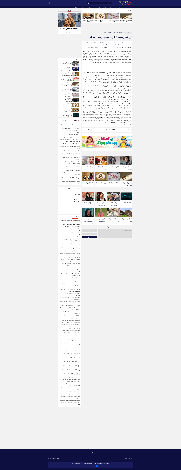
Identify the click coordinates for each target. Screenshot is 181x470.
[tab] (72, 32)
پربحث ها (62, 120)
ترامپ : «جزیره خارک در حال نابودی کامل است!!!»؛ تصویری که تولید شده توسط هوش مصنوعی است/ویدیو (66, 69)
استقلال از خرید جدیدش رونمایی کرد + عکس (71, 377)
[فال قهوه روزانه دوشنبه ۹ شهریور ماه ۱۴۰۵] (88, 16)
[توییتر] (83, 130)
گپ (131, 458)
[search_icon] (88, 3)
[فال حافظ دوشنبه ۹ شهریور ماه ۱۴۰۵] (101, 16)
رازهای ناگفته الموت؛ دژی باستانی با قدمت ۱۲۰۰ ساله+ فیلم (126, 219)
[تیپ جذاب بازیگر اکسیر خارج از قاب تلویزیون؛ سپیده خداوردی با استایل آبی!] (88, 212)
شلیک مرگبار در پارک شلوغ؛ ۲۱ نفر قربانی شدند (66, 100)
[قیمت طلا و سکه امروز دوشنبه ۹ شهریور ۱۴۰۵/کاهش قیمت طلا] (126, 16)
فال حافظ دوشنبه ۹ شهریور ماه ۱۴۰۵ (100, 21)
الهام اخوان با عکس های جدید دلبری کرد (88, 203)
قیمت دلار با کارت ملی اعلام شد (72, 170)
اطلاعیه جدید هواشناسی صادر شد (73, 381)
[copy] (129, 130)
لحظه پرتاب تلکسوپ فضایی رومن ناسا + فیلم (71, 394)
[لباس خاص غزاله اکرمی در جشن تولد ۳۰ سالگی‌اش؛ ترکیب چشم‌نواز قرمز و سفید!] (101, 212)
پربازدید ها (74, 120)
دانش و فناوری (95, 7)
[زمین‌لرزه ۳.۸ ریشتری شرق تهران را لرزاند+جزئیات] (113, 16)
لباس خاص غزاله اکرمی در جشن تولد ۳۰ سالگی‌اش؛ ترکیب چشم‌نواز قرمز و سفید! (101, 220)
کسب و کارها (76, 7)
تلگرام (126, 458)
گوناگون (130, 10)
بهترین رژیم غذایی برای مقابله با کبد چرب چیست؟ (70, 318)
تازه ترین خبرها (77, 201)
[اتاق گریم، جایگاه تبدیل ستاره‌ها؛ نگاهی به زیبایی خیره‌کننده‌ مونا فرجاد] (101, 196)
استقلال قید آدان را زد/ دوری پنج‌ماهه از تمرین (70, 263)
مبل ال (78, 204)
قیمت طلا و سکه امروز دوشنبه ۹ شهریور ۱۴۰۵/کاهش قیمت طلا (126, 21)
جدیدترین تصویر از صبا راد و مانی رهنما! (88, 167)
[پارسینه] (125, 3)
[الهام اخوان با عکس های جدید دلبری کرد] (88, 196)
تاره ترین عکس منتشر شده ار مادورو (72, 392)
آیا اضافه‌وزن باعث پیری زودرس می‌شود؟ (71, 315)
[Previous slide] (60, 20)
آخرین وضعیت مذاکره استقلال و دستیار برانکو (71, 379)
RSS (51, 3)
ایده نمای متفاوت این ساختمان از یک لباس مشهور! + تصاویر (64, 29)
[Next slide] (79, 20)
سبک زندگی (88, 7)
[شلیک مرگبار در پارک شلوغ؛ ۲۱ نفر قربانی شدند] (75, 100)
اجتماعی (109, 7)
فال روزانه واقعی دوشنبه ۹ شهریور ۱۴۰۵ (127, 203)
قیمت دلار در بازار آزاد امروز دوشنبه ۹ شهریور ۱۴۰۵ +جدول (66, 64)
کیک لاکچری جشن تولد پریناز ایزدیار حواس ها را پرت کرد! (101, 167)
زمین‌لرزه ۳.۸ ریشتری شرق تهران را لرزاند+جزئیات (113, 21)
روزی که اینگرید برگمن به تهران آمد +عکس (114, 167)
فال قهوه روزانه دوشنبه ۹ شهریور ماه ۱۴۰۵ (88, 21)
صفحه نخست (129, 7)
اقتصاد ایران (77, 192)
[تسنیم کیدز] (107, 142)
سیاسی (119, 7)
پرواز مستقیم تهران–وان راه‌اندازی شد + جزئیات (70, 237)
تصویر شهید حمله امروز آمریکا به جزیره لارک (66, 79)
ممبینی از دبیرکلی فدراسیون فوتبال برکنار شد (71, 224)
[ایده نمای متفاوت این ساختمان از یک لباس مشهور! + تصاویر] (65, 20)
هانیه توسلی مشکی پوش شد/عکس (71, 137)
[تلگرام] (86, 130)
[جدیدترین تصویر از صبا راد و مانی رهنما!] (88, 160)
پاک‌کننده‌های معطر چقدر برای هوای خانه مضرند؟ (70, 320)
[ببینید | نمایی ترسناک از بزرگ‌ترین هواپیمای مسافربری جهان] (75, 89)
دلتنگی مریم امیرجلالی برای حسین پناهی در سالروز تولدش (114, 219)
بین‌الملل (114, 7)
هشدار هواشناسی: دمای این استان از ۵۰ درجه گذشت (69, 400)
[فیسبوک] (88, 130)
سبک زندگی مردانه (76, 197)
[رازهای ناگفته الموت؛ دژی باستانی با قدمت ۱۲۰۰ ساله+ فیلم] (126, 212)
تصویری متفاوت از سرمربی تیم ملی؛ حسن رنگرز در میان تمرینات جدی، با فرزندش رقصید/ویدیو (66, 74)
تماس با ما (54, 3)
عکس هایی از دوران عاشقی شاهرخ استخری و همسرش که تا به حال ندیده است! (114, 203)
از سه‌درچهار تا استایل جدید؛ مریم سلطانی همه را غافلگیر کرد (127, 167)
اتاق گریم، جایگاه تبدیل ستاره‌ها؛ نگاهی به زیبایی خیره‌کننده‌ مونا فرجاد (101, 203)
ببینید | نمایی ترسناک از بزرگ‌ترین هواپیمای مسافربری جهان (66, 90)
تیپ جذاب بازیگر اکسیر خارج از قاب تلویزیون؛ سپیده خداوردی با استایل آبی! (88, 220)
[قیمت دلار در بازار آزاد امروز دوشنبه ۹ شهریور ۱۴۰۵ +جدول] (75, 63)
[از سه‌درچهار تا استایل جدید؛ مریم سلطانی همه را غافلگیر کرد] (126, 160)
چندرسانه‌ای (82, 7)
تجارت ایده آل (77, 199)
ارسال (89, 237)
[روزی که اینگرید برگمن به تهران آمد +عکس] (113, 160)
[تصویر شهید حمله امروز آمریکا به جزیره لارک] (75, 79)
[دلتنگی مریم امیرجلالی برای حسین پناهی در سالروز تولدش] (113, 212)
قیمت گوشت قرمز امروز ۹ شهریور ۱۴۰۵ (72, 226)
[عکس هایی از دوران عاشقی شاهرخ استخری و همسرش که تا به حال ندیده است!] (113, 196)
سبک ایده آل (77, 194)
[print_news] (91, 130)
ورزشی (100, 7)
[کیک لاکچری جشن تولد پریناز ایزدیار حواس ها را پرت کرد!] (101, 160)
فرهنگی (105, 7)
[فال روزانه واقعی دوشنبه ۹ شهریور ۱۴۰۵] (126, 196)
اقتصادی (124, 7)
